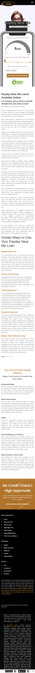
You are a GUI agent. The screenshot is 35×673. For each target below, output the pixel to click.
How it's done (8, 525)
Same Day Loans (6, 590)
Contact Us (7, 568)
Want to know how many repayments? (17, 57)
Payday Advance (28, 588)
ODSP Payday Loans (7, 592)
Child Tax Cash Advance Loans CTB (22, 590)
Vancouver (9, 625)
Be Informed (7, 571)
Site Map (6, 574)
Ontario (6, 553)
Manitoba (6, 551)
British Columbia (8, 548)
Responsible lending (9, 533)
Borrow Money (17, 588)
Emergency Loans (20, 592)
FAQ (5, 565)
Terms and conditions (10, 536)
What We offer (8, 522)
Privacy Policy (8, 530)
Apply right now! (8, 527)
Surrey (16, 625)
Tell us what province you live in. (18, 66)
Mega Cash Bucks (17, 605)
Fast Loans (30, 592)
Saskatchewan (8, 556)
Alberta (6, 545)
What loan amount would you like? (18, 38)
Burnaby (13, 626)
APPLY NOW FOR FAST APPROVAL (18, 76)
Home (5, 519)
